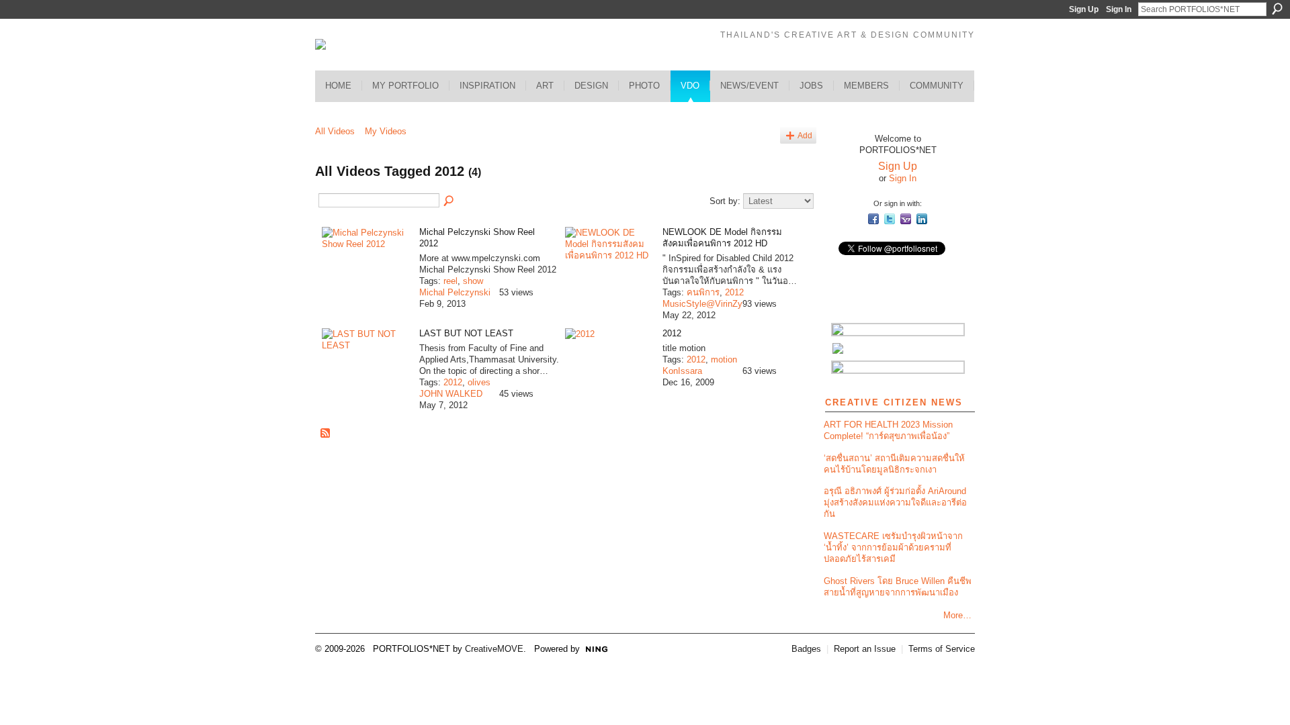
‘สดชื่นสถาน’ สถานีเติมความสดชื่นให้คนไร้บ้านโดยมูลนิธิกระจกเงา (894, 464)
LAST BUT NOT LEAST (466, 333)
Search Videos (449, 201)
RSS (326, 434)
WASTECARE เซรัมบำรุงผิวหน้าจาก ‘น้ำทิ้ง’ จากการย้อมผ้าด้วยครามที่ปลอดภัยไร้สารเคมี (893, 547)
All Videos (335, 131)
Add (805, 135)
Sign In (1118, 9)
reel (450, 281)
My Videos (385, 131)
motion (724, 359)
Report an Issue (865, 649)
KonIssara (682, 371)
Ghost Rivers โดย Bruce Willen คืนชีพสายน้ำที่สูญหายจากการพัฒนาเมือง (898, 586)
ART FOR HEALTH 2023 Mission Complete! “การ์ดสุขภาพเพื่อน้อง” (888, 430)
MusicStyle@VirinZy (702, 304)
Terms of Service (941, 649)
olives (479, 382)
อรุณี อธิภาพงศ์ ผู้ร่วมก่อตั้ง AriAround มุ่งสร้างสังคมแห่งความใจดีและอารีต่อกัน (895, 502)
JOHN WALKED (450, 394)
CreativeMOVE (494, 649)
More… (957, 615)
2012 (734, 292)
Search (1277, 9)
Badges (806, 649)
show (473, 281)
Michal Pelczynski (454, 292)
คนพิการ (703, 292)
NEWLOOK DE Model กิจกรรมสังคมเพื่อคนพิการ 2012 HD (722, 237)
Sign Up (1084, 9)
